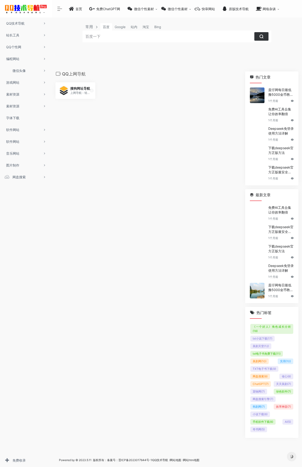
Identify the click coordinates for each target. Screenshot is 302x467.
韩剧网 (259, 406)
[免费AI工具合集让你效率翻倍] (257, 114)
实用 (285, 361)
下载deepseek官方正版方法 (281, 150)
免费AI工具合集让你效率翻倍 (279, 111)
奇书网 (259, 429)
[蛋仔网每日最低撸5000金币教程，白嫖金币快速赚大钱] (257, 95)
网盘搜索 (260, 376)
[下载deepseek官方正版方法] (257, 153)
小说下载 (260, 414)
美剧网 (259, 361)
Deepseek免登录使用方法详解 (281, 131)
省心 (286, 376)
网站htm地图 (191, 460)
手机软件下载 (263, 421)
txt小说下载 (262, 338)
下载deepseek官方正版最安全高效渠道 (281, 170)
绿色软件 (283, 391)
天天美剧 (283, 384)
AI (288, 421)
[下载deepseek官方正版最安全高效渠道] (257, 173)
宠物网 (259, 391)
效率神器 (283, 406)
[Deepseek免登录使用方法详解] (257, 134)
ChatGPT (260, 384)
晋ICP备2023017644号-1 (135, 460)
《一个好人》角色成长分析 (272, 329)
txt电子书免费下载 (267, 353)
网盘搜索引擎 (263, 399)
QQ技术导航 (160, 460)
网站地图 (176, 460)
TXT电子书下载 (264, 369)
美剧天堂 (261, 346)
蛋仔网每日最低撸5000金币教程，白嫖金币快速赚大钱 (279, 92)
